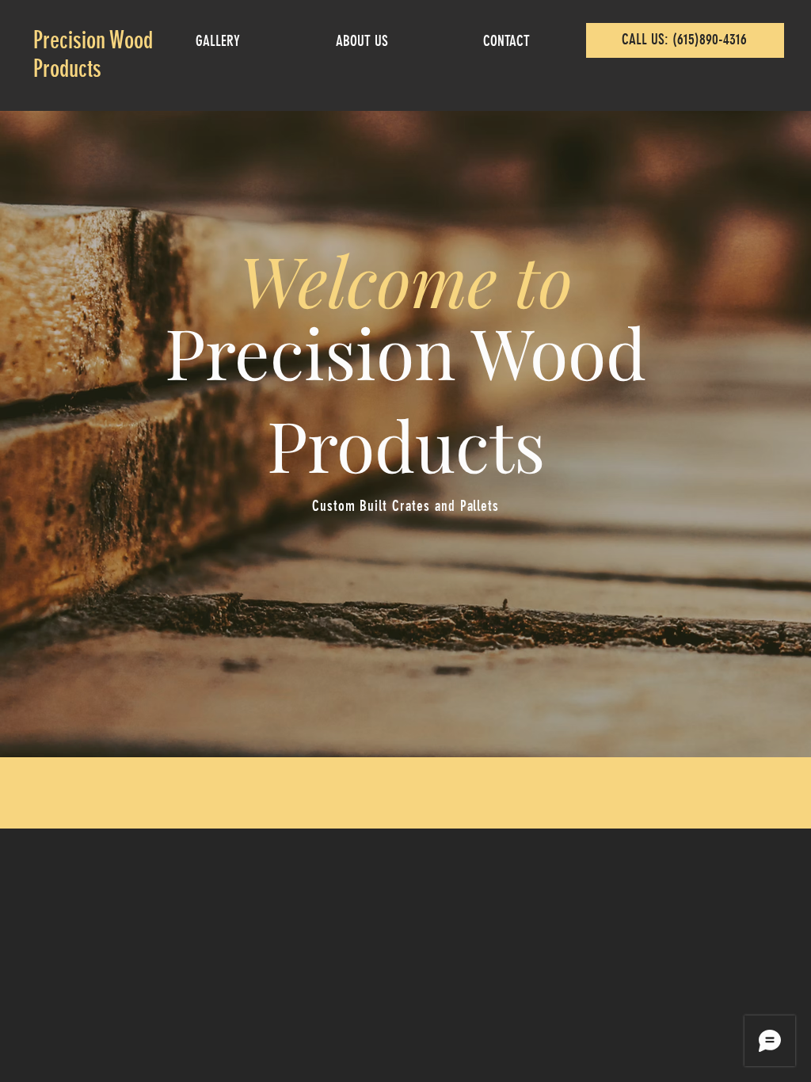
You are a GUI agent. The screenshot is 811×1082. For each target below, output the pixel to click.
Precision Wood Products (93, 54)
